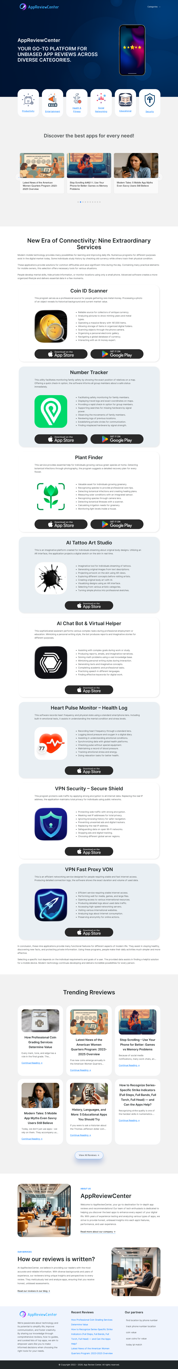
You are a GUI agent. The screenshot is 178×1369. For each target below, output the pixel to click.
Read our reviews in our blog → (34, 1291)
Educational (125, 111)
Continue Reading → (32, 1063)
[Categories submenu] (159, 6)
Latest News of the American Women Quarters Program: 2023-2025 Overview (89, 1047)
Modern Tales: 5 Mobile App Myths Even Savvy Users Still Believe (88, 184)
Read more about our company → (98, 1231)
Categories (152, 6)
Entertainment (52, 111)
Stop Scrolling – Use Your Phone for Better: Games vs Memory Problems (137, 1044)
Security (150, 111)
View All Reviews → (89, 1155)
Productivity (28, 111)
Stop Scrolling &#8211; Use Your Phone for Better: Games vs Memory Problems (42, 186)
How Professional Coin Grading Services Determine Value (40, 1042)
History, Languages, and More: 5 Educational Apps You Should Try (134, 184)
